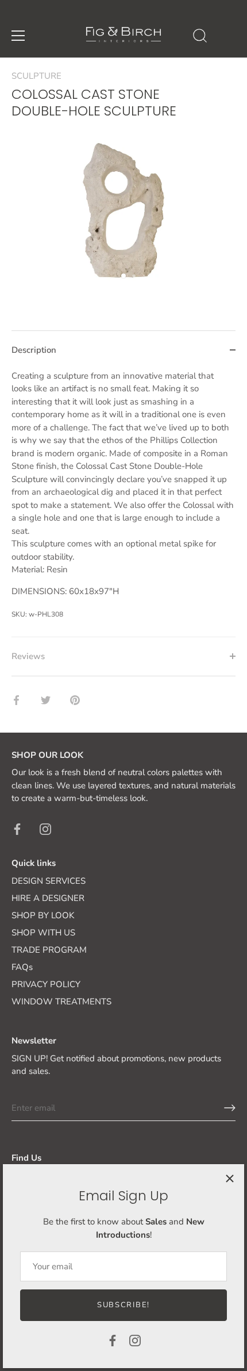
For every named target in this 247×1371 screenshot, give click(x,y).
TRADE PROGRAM (49, 950)
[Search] (200, 37)
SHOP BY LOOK (42, 915)
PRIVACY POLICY (45, 984)
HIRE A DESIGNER (47, 898)
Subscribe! (123, 1305)
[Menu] (18, 35)
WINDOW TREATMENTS (61, 1001)
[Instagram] (135, 1340)
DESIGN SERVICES (48, 881)
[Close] (229, 1178)
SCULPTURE (36, 76)
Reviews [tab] (28, 656)
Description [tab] (33, 350)
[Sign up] (230, 1108)
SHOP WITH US (43, 932)
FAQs (22, 967)
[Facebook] (112, 1340)
